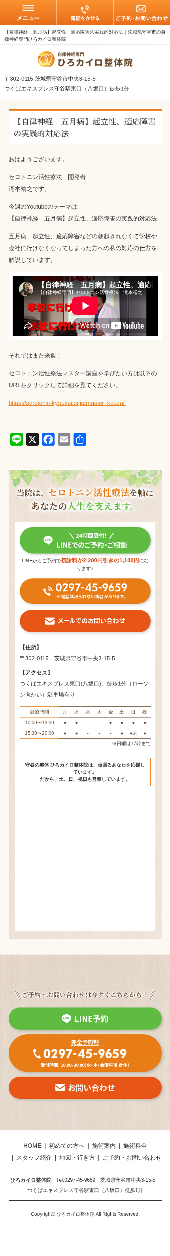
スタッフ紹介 (34, 1157)
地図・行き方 (77, 1157)
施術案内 (104, 1145)
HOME (32, 1145)
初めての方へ (67, 1145)
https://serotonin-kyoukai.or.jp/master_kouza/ (67, 402)
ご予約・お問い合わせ (132, 1157)
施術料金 (135, 1145)
